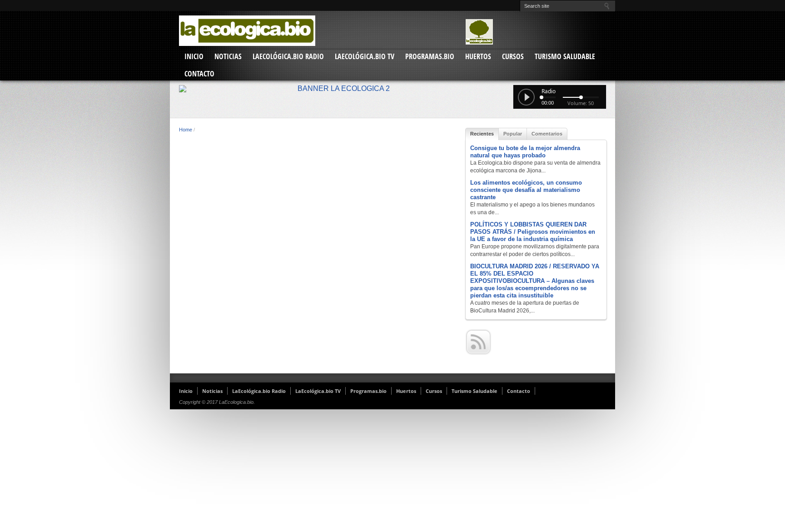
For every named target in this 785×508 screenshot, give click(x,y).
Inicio (194, 56)
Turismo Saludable (565, 56)
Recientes (482, 133)
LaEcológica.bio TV (364, 56)
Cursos (513, 56)
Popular (512, 133)
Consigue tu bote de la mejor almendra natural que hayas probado (525, 152)
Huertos (478, 56)
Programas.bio (429, 56)
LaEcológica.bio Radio (288, 56)
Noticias (228, 56)
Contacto (199, 74)
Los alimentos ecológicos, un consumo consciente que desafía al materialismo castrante (526, 190)
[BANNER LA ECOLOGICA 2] (392, 88)
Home (185, 129)
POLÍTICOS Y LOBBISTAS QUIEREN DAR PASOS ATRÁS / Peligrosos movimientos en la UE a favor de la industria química (532, 231)
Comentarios (547, 133)
